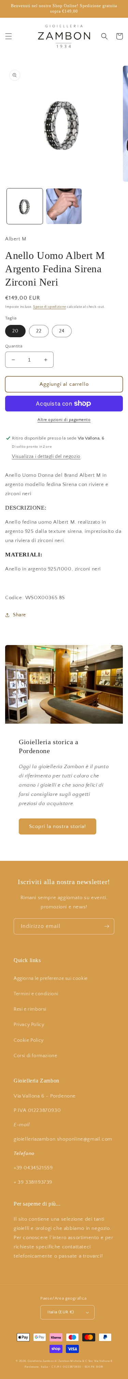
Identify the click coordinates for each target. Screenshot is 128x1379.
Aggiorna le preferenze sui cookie (51, 978)
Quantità (13, 346)
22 (39, 331)
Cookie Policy (29, 1040)
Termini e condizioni (36, 994)
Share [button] (19, 615)
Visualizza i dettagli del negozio (46, 456)
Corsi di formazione (35, 1056)
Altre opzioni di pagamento (64, 420)
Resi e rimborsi (30, 1009)
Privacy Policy (29, 1024)
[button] (8, 36)
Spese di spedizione (49, 307)
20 (15, 331)
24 (62, 331)
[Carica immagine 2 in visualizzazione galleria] (64, 206)
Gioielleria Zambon (41, 1361)
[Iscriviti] (106, 926)
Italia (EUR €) (60, 1312)
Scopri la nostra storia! (57, 826)
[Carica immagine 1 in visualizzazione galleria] (25, 206)
